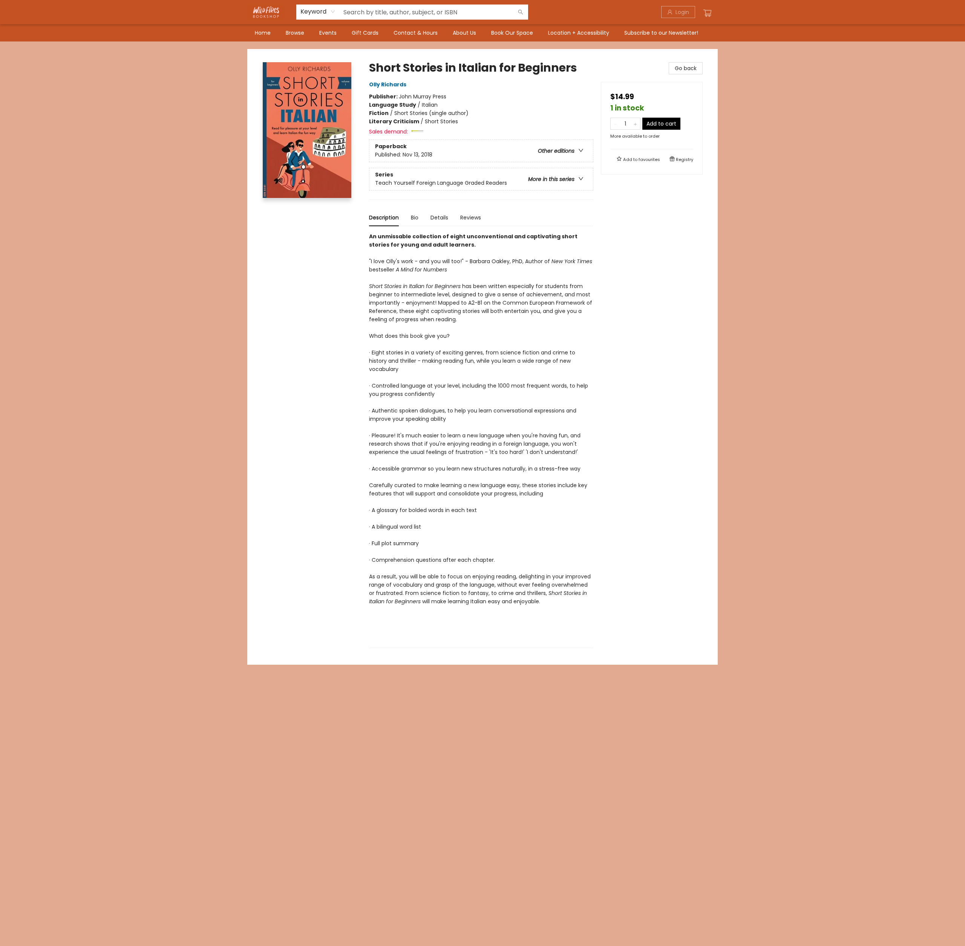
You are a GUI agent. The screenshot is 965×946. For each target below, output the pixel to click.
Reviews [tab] (470, 217)
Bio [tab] (414, 217)
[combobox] (318, 12)
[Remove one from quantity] (615, 124)
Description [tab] (384, 217)
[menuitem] (262, 32)
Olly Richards (387, 84)
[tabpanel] (481, 440)
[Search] (520, 12)
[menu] (482, 32)
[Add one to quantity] (635, 124)
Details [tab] (439, 217)
